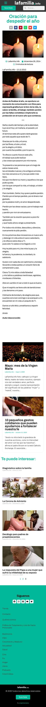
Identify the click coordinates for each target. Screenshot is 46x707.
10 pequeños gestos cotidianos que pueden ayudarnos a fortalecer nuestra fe (21, 424)
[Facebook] (14, 601)
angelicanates (24, 703)
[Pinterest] (23, 601)
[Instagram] (19, 601)
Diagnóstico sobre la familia (16, 468)
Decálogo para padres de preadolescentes (15, 535)
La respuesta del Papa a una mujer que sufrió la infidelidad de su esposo (22, 571)
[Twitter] (31, 601)
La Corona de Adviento (14, 501)
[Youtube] (27, 601)
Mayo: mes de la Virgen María (21, 367)
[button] (11, 27)
